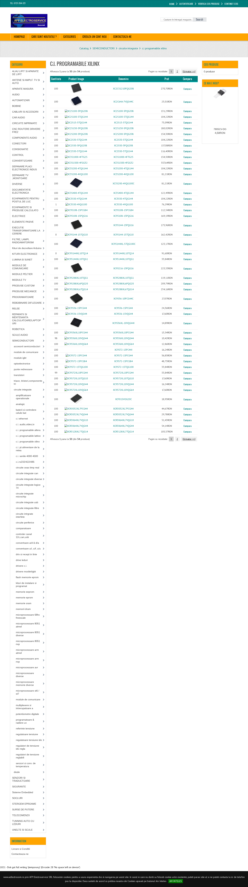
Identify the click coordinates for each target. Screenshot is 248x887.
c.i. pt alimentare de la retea (27, 449)
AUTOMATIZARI (21, 100)
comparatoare (23, 528)
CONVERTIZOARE (22, 160)
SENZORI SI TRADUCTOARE (21, 779)
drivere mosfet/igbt (26, 571)
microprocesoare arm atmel (27, 651)
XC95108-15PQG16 (123, 215)
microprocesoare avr (27, 667)
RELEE (16, 308)
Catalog (84, 48)
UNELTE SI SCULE (22, 829)
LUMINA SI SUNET (22, 259)
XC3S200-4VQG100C (123, 183)
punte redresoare (23, 369)
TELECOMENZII (21, 815)
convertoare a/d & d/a (27, 542)
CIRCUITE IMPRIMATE (24, 123)
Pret (166, 79)
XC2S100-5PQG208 (123, 111)
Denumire (123, 79)
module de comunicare (26, 352)
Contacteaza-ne (20, 854)
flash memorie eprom (27, 577)
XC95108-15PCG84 (123, 210)
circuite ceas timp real (27, 467)
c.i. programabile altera (28, 430)
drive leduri (22, 560)
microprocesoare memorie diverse (25, 683)
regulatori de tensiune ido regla (27, 747)
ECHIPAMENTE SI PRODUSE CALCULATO (25, 209)
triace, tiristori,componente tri (28, 382)
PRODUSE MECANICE (24, 291)
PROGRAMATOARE (23, 297)
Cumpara (187, 88)
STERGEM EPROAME (24, 803)
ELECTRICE (18, 216)
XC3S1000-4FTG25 (123, 156)
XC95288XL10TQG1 (123, 277)
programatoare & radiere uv (25, 721)
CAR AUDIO (18, 117)
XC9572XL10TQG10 (123, 378)
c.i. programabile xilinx (154, 48)
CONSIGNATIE (20, 149)
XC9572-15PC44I (123, 349)
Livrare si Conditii (20, 849)
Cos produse (211, 64)
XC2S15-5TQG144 (123, 122)
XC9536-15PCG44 (123, 308)
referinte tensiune (25, 728)
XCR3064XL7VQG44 (123, 425)
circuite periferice (25, 522)
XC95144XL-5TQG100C (123, 243)
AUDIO (16, 94)
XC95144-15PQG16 (123, 225)
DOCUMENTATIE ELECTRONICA (21, 191)
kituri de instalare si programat (26, 584)
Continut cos (231, 3)
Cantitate (56, 79)
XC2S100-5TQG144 (123, 116)
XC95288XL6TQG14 (123, 289)
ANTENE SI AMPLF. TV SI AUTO (26, 81)
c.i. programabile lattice (28, 435)
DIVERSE (17, 184)
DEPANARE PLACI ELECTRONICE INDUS (24, 168)
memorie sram (23, 603)
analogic (20, 404)
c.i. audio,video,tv (25, 424)
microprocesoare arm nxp (27, 660)
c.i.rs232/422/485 (25, 461)
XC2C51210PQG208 (123, 88)
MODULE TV (19, 280)
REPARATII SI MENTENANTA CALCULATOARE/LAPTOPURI (26, 319)
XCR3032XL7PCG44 (123, 408)
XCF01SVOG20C (123, 399)
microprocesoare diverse (25, 675)
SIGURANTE (19, 786)
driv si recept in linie (26, 554)
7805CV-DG (220, 129)
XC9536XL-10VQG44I (123, 323)
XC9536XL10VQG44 (123, 338)
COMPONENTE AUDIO (24, 137)
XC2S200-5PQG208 (123, 134)
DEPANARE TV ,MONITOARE (20, 177)
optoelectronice (22, 363)
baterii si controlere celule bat (26, 411)
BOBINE (16, 106)
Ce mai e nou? (211, 83)
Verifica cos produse (208, 3)
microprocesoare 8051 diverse (28, 634)
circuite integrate (128, 48)
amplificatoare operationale (23, 397)
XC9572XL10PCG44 (123, 372)
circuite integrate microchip (25, 495)
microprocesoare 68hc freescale (28, 616)
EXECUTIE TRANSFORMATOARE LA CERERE (26, 230)
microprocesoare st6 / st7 (27, 692)
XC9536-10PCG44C (123, 298)
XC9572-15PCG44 (123, 355)
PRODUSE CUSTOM (23, 285)
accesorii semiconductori (27, 346)
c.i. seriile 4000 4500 (27, 456)
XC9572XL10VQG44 (123, 384)
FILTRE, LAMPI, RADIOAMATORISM (23, 241)
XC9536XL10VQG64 (123, 344)
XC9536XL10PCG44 (123, 332)
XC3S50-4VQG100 (123, 204)
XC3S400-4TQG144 (123, 192)
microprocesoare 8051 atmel (28, 625)
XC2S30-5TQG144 (123, 139)
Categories (69, 37)
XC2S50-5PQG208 (123, 145)
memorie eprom (24, 597)
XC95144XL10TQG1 (123, 259)
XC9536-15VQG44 (123, 313)
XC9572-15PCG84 (123, 361)
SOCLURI (17, 798)
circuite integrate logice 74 (28, 486)
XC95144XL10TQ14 (123, 253)
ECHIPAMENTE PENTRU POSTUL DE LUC (25, 200)
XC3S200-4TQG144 (123, 168)
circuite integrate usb (27, 502)
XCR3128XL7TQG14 (123, 431)
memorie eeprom (25, 591)
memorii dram (23, 609)
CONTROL (18, 155)
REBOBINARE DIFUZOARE (27, 302)
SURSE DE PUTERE (23, 809)
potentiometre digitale (27, 714)
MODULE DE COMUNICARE (20, 267)
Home (171, 4)
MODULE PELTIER (22, 274)
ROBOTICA (18, 329)
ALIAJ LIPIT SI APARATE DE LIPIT (25, 73)
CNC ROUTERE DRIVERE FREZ (26, 130)
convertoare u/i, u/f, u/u (28, 548)
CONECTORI (19, 143)
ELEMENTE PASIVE (23, 221)
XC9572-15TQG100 (123, 366)
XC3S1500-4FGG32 (123, 162)
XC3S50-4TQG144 (123, 198)
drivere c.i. (21, 565)
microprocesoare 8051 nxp (28, 642)
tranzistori (19, 375)
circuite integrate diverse (29, 479)
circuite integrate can (27, 473)
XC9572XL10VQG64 (123, 389)
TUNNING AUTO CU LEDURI (23, 822)
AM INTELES (175, 881)
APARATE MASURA (22, 88)
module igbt (20, 357)
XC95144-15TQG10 (123, 234)
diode (17, 772)
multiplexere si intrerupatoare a (24, 707)
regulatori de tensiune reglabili (27, 756)
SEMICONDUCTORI (104, 48)
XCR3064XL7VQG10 (123, 420)
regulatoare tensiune (27, 734)
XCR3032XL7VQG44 (123, 414)
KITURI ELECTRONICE (24, 254)
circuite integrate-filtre (27, 508)
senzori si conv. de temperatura (26, 765)
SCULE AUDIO (20, 335)
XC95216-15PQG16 (123, 268)
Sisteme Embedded (22, 792)
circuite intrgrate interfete (24, 515)
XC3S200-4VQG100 (123, 174)
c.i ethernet (22, 418)
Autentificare (186, 3)
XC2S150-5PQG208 (123, 128)
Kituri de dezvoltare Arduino (27, 248)
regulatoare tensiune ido (29, 740)
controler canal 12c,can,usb (24, 535)
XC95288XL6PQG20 (123, 283)
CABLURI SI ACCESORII (25, 111)
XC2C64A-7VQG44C (123, 101)
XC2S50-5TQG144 (123, 151)
